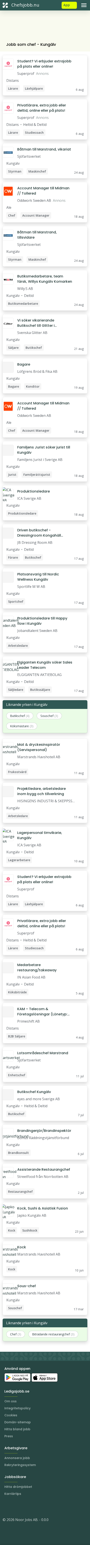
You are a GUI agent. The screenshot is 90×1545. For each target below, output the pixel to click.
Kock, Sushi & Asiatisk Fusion (42, 1208)
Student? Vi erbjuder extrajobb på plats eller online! (44, 64)
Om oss (10, 1401)
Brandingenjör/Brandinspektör (44, 1130)
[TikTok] (32, 1506)
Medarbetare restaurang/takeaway (37, 967)
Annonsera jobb (17, 1458)
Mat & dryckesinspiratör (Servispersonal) (38, 747)
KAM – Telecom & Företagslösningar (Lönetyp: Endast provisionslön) (42, 1011)
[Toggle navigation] (83, 5)
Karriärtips (12, 1494)
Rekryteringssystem (20, 1465)
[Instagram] (6, 1506)
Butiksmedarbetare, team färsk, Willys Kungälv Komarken (44, 279)
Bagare (23, 364)
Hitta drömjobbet (18, 1487)
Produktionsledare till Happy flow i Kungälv (42, 621)
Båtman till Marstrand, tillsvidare (37, 235)
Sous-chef (26, 1285)
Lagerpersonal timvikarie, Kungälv (39, 835)
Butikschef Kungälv (34, 1091)
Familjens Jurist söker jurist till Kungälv (43, 450)
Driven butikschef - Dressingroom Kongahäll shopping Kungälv (39, 533)
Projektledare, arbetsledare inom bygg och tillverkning (41, 791)
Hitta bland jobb (17, 1429)
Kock (21, 1247)
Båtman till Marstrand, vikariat (44, 149)
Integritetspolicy (17, 1408)
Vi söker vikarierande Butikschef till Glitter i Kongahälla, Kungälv (36, 323)
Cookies (10, 1415)
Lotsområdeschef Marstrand (42, 1053)
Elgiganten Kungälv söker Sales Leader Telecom (44, 665)
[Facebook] (23, 1506)
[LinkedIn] (14, 1506)
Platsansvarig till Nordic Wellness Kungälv (38, 577)
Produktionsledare (33, 491)
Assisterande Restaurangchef (43, 1169)
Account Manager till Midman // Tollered (43, 191)
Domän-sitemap (17, 1422)
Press (8, 1436)
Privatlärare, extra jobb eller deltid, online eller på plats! (41, 108)
